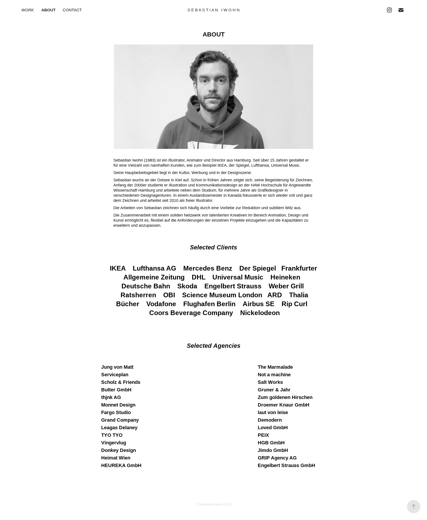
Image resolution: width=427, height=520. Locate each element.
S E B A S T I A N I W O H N (213, 10)
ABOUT (48, 10)
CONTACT (72, 10)
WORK (27, 10)
